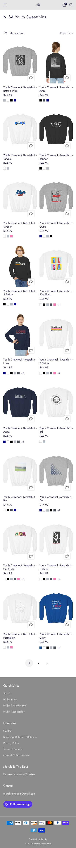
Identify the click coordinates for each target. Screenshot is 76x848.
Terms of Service (13, 749)
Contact (7, 731)
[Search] (71, 5)
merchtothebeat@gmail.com (19, 794)
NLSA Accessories (14, 712)
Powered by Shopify (38, 839)
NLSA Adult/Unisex (14, 706)
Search (7, 693)
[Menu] (5, 5)
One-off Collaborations (16, 755)
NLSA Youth (10, 699)
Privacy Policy (11, 743)
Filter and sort (16, 33)
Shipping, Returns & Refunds (20, 737)
